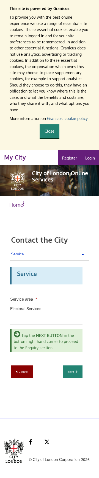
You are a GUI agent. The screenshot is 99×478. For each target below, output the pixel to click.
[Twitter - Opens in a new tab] (47, 442)
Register (69, 158)
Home (16, 205)
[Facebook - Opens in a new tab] (30, 442)
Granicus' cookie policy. (67, 118)
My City (15, 157)
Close (49, 131)
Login (90, 158)
